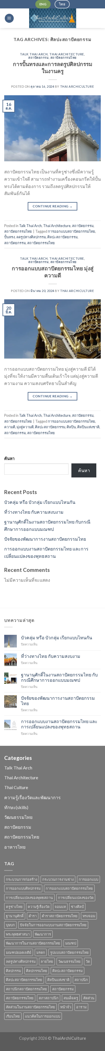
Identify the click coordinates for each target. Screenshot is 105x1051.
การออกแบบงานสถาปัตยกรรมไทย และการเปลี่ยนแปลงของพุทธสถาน (59, 724)
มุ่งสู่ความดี (25, 427)
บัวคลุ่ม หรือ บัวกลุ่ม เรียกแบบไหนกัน (39, 502)
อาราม (81, 1007)
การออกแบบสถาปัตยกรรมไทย (71, 231)
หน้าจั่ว (65, 1007)
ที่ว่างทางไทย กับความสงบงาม (34, 512)
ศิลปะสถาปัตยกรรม (62, 237)
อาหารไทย (14, 847)
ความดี (9, 427)
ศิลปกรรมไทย (36, 970)
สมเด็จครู (71, 998)
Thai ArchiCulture (77, 86)
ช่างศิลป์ (77, 906)
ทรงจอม (89, 916)
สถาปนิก (81, 979)
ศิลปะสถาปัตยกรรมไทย (24, 979)
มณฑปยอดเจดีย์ (18, 952)
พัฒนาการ (43, 934)
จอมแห (60, 906)
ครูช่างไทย (14, 906)
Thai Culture (16, 787)
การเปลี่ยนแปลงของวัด (76, 897)
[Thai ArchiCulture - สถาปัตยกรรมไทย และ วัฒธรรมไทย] (53, 18)
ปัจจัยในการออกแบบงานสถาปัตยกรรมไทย (53, 925)
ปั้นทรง (9, 237)
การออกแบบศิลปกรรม (23, 888)
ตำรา (33, 916)
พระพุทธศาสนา (18, 934)
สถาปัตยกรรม (38, 57)
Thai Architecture (66, 54)
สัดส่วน (88, 998)
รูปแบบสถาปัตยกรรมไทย (69, 952)
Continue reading (52, 206)
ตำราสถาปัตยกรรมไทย (60, 916)
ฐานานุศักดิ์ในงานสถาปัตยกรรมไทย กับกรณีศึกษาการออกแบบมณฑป (59, 677)
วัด (88, 961)
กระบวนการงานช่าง (58, 879)
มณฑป (70, 943)
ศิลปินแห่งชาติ (88, 427)
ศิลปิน (71, 427)
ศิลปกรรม (13, 970)
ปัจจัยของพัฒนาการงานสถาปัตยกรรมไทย (45, 539)
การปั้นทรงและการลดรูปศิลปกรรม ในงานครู (52, 67)
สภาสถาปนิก (49, 998)
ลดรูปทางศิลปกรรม (31, 237)
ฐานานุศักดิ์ (15, 916)
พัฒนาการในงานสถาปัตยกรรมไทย (33, 943)
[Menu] (9, 18)
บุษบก (10, 925)
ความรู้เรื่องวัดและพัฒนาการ (32, 797)
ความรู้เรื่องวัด (39, 906)
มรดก (40, 952)
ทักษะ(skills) (16, 807)
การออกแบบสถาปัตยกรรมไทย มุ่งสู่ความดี (53, 271)
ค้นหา (9, 458)
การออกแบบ (88, 879)
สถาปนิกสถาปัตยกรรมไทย (26, 989)
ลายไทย (47, 961)
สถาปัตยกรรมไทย (63, 57)
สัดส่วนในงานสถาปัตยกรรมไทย (30, 1007)
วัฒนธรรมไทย (18, 817)
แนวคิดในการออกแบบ (42, 1016)
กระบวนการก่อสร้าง (21, 879)
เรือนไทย (13, 1016)
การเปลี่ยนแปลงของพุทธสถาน (29, 897)
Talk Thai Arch (34, 54)
